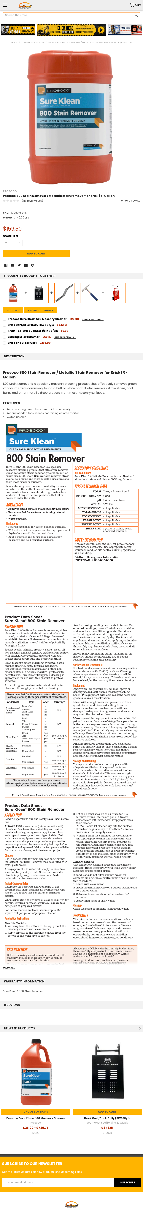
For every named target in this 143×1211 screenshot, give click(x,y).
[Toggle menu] (5, 5)
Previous (131, 1028)
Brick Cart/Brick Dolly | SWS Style (107, 1118)
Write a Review (130, 200)
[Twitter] (19, 265)
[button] (18, 30)
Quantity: (10, 236)
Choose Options (91, 319)
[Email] (12, 265)
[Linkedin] (26, 265)
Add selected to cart (40, 310)
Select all (13, 310)
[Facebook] (6, 265)
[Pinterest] (33, 265)
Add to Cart (107, 1112)
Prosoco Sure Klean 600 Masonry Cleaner (35, 1118)
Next (139, 1028)
